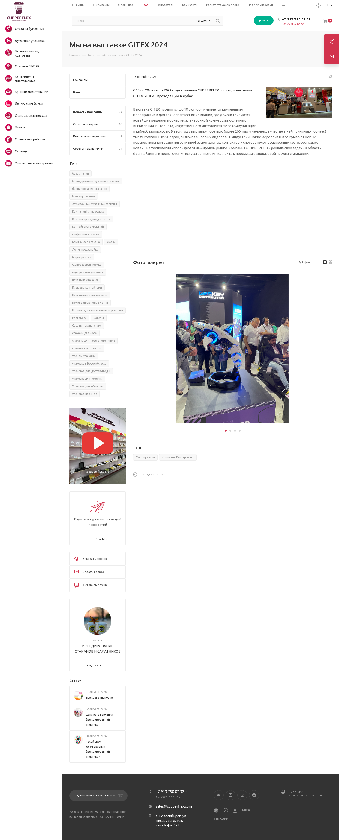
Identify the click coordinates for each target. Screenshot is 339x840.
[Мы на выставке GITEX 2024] (299, 103)
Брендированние (83, 196)
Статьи (75, 680)
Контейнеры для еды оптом (91, 219)
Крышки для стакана (86, 241)
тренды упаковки (83, 355)
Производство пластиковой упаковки (97, 310)
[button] (225, 430)
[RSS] (330, 77)
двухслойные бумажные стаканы (94, 203)
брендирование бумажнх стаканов (95, 181)
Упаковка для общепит (88, 386)
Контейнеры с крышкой (88, 226)
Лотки (111, 241)
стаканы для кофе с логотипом (93, 340)
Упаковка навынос (84, 393)
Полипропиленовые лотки (90, 302)
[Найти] (217, 21)
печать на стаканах (85, 279)
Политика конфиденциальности (305, 793)
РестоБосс (79, 317)
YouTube (242, 795)
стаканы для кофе (84, 333)
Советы (99, 317)
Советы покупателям (86, 325)
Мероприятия (145, 457)
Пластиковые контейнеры (89, 295)
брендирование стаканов (89, 188)
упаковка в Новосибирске (89, 363)
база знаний (80, 173)
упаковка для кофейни (87, 378)
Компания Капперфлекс (178, 457)
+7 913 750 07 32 (296, 19)
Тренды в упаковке (99, 697)
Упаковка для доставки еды (91, 371)
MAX (265, 20)
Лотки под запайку (85, 249)
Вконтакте (219, 795)
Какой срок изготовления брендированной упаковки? (98, 749)
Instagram (230, 795)
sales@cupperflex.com (174, 806)
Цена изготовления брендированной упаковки (99, 719)
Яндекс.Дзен (254, 795)
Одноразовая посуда (86, 264)
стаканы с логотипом (86, 348)
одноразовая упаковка (87, 272)
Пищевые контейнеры (87, 287)
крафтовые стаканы (85, 234)
